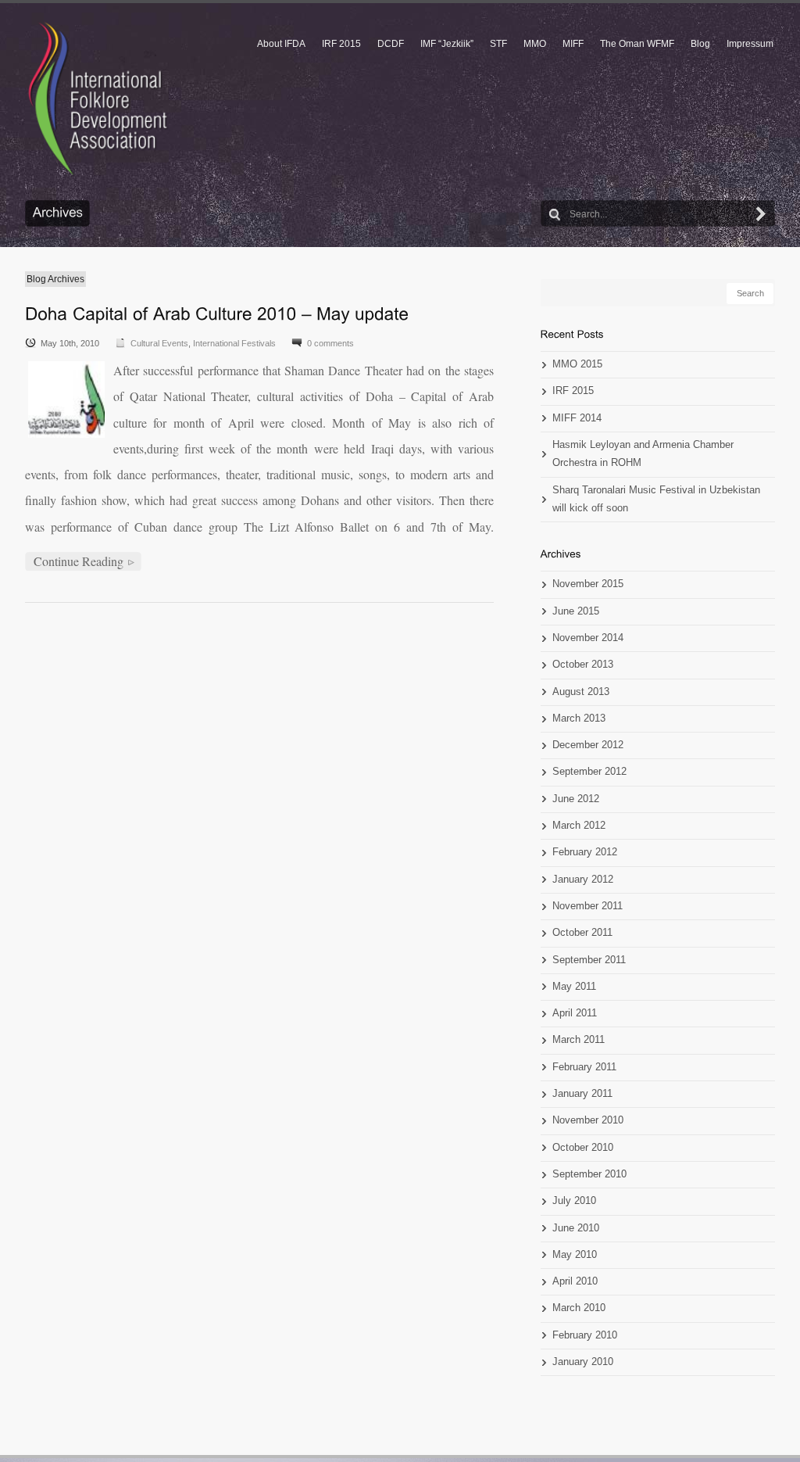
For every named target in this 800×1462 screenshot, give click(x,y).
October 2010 (582, 1147)
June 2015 (575, 611)
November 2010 (587, 1120)
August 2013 (580, 691)
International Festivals (234, 343)
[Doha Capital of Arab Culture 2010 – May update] (217, 313)
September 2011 (589, 960)
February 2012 (584, 852)
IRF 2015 (341, 43)
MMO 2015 (577, 364)
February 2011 (584, 1067)
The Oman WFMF (637, 43)
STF (498, 43)
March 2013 (578, 718)
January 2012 (582, 879)
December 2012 (587, 745)
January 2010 (582, 1361)
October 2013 (582, 664)
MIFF (573, 43)
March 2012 (578, 825)
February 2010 (584, 1335)
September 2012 (589, 771)
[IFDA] (97, 98)
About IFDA (281, 43)
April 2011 (574, 1013)
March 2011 (578, 1039)
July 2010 (574, 1200)
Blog (700, 43)
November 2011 (587, 906)
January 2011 (582, 1093)
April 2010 (575, 1281)
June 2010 (575, 1228)
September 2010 (589, 1174)
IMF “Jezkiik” (446, 43)
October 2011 (582, 932)
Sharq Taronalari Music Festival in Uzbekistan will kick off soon (656, 499)
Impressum (750, 43)
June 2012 (575, 799)
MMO (534, 43)
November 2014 (587, 637)
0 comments (330, 343)
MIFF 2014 (577, 418)
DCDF (390, 43)
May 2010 (574, 1254)
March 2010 (578, 1308)
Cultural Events (159, 343)
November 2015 (587, 584)
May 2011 (574, 986)
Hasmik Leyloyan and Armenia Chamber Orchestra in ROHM (643, 453)
